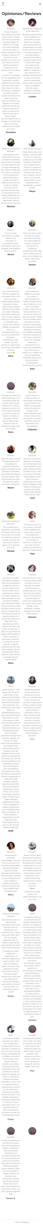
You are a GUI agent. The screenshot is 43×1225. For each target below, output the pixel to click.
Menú (40, 4)
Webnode (25, 1222)
